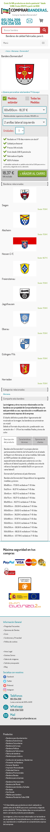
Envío (6, 634)
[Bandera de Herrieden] (24, 369)
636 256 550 (11, 23)
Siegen (5, 205)
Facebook (10, 677)
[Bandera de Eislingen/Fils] (24, 344)
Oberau (5, 329)
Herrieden (7, 379)
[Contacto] (29, 21)
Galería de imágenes (11, 659)
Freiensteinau (8, 278)
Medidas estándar (13, 100)
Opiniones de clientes (40, 441)
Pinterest (9, 685)
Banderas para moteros (14, 756)
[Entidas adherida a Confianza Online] (24, 584)
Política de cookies (10, 642)
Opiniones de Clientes (11, 630)
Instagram (10, 690)
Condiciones (8, 638)
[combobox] (25, 109)
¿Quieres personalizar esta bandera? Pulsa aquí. (21, 92)
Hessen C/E (8, 253)
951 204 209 (10, 19)
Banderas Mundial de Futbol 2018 (17, 797)
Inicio (8, 51)
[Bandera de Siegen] (24, 195)
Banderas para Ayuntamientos (16, 738)
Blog (5, 667)
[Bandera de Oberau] (24, 319)
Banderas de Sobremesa (14, 751)
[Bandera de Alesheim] (24, 220)
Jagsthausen (8, 304)
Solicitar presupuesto (11, 663)
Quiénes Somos (9, 655)
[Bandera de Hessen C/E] (24, 244)
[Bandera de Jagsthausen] (24, 294)
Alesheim (6, 230)
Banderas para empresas (14, 778)
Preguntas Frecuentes (11, 626)
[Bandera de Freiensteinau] (24, 268)
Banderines (29, 760)
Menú (5, 42)
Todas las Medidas (36, 100)
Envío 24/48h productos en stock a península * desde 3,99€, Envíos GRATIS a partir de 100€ (25, 4)
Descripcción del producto (9, 441)
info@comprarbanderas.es (23, 718)
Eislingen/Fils (8, 354)
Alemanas (15, 51)
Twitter (9, 681)
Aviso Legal (8, 651)
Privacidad (18, 638)
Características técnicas (25, 441)
